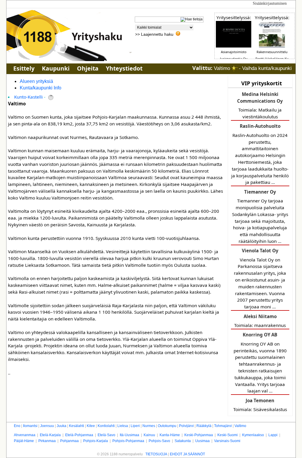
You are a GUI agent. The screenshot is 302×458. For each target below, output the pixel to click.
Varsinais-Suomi (227, 441)
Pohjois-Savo (159, 441)
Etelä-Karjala (50, 435)
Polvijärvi (186, 426)
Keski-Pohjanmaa (198, 435)
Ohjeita (88, 68)
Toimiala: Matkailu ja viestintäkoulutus (260, 105)
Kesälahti (76, 426)
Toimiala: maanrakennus (260, 320)
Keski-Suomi (227, 435)
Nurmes (148, 426)
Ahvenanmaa (24, 435)
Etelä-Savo (106, 435)
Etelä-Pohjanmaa (79, 435)
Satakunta (183, 441)
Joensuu (47, 426)
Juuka (61, 426)
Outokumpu (167, 426)
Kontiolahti (106, 426)
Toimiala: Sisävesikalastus (260, 405)
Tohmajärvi (223, 426)
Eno (17, 426)
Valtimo (240, 426)
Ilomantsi (30, 426)
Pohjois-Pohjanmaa (128, 441)
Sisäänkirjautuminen (270, 3)
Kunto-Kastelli (28, 97)
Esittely (24, 68)
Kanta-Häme (170, 435)
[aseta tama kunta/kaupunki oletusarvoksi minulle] (234, 68)
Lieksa (122, 426)
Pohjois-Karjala (95, 441)
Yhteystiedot (124, 68)
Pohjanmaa (69, 441)
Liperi (135, 426)
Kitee (91, 426)
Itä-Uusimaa (129, 435)
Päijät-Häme (24, 441)
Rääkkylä (203, 426)
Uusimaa (202, 441)
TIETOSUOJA (156, 454)
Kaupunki (56, 68)
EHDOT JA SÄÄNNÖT (187, 454)
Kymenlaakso (253, 435)
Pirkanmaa (47, 441)
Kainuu (149, 435)
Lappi (273, 435)
